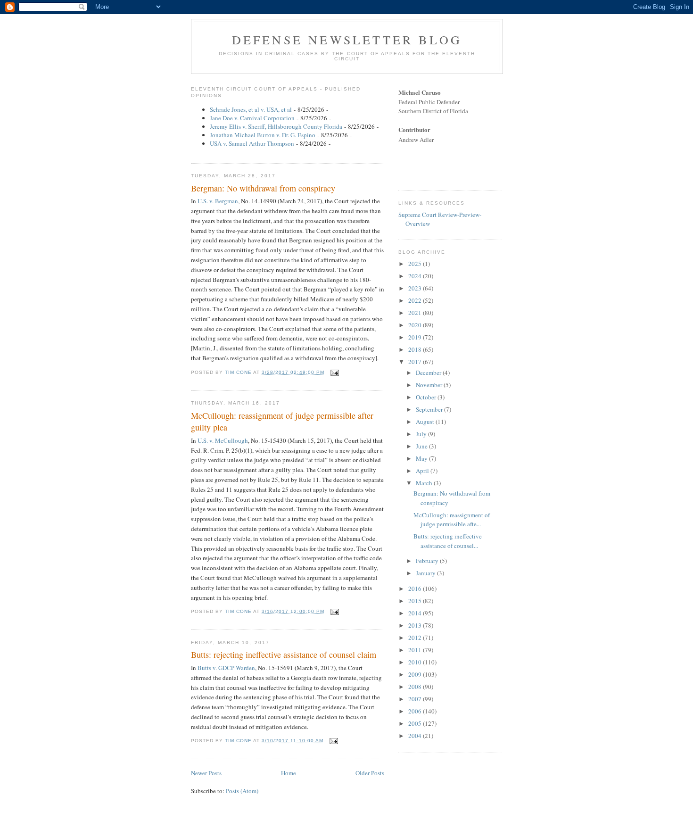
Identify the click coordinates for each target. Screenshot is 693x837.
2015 (415, 601)
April (423, 470)
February (428, 560)
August (426, 421)
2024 (415, 276)
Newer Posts (206, 773)
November (430, 385)
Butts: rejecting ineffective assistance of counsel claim (283, 654)
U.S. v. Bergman (218, 201)
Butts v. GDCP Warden (226, 667)
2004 (415, 735)
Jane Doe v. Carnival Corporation (252, 118)
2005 (415, 723)
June (422, 446)
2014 (415, 613)
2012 (415, 637)
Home (288, 773)
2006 (415, 711)
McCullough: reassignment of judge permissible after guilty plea (282, 421)
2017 (415, 361)
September (430, 409)
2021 (415, 312)
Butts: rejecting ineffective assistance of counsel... (447, 541)
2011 (415, 650)
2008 (415, 686)
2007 (415, 699)
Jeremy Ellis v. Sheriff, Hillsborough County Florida (276, 126)
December (429, 372)
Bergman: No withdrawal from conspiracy (263, 188)
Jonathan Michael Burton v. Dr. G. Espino (262, 135)
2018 (415, 349)
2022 (415, 300)
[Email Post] (334, 372)
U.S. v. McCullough (223, 440)
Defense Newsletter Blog (347, 40)
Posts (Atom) (242, 791)
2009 (415, 674)
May (422, 458)
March (425, 483)
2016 (415, 588)
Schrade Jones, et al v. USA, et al (251, 109)
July (422, 434)
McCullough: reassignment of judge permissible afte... (451, 520)
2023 (415, 288)
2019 (415, 337)
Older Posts (369, 773)
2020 (415, 325)
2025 (415, 263)
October (426, 397)
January (426, 573)
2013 (415, 625)
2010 (415, 662)
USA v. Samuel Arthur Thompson (252, 143)
